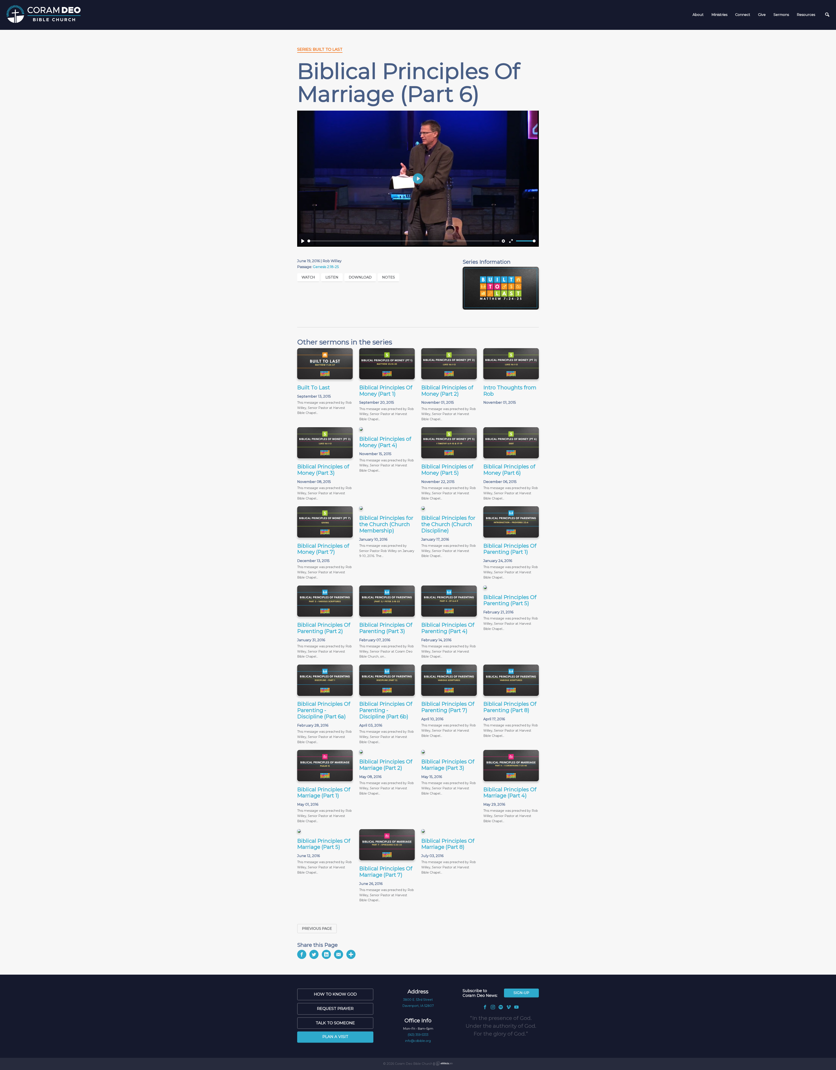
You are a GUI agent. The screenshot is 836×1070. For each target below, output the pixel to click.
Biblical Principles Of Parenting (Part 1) (509, 549)
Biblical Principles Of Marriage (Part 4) (509, 792)
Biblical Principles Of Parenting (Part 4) (447, 628)
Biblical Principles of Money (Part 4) (385, 442)
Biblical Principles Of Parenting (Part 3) (385, 628)
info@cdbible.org (418, 1041)
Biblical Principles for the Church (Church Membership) (386, 524)
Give (762, 15)
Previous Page (317, 929)
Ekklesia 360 (444, 1063)
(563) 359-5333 (418, 1035)
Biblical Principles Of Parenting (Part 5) (509, 600)
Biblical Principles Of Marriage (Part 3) (447, 764)
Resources (806, 15)
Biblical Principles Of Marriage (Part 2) (385, 764)
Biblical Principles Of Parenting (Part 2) (323, 628)
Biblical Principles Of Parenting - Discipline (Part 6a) (323, 710)
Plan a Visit (335, 1036)
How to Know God (335, 994)
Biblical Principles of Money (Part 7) (323, 549)
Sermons (781, 15)
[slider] (403, 241)
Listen (331, 277)
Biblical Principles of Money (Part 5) (447, 469)
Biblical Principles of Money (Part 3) (323, 469)
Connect (742, 15)
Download (360, 277)
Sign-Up (521, 993)
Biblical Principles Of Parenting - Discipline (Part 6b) (385, 710)
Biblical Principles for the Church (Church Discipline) (448, 524)
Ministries (719, 15)
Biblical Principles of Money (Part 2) (447, 390)
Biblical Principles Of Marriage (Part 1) (323, 792)
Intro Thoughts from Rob (509, 390)
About (698, 15)
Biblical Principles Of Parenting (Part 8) (509, 707)
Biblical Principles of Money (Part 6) (509, 469)
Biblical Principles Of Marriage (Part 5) (323, 844)
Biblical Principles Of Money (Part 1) (385, 390)
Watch (308, 277)
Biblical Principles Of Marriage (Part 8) (447, 844)
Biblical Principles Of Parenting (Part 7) (447, 707)
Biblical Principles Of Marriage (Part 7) (385, 871)
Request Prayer (335, 1008)
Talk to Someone (335, 1023)
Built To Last (313, 387)
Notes (388, 277)
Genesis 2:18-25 (326, 267)
